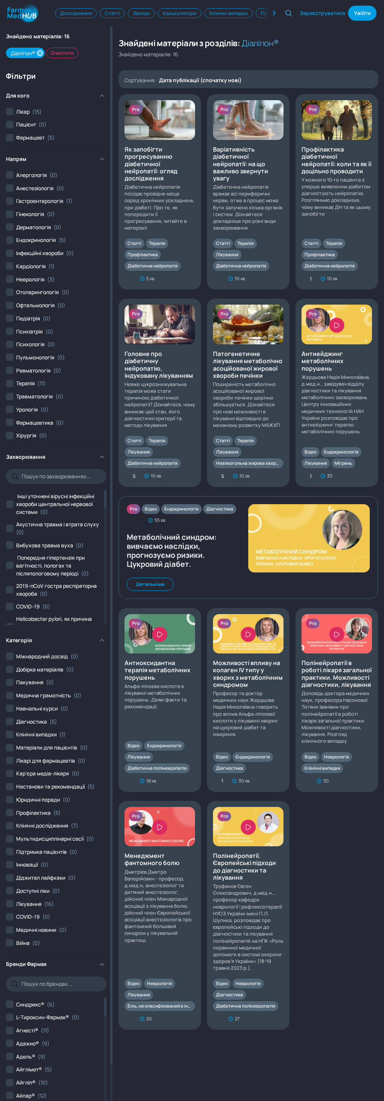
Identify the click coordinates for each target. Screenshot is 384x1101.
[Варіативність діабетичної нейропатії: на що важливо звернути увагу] (248, 192)
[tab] (76, 13)
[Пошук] (289, 13)
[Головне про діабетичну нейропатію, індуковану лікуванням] (159, 393)
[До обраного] (191, 278)
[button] (40, 53)
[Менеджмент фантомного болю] (159, 915)
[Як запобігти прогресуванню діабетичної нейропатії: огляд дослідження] (159, 192)
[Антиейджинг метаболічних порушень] (337, 393)
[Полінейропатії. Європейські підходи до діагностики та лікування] (248, 915)
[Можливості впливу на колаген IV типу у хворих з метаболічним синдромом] (248, 700)
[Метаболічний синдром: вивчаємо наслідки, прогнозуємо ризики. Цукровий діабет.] (248, 547)
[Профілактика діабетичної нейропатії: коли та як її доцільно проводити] (337, 192)
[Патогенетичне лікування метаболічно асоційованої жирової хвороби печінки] (248, 393)
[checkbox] (24, 112)
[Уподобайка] (128, 278)
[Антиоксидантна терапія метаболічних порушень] (159, 700)
